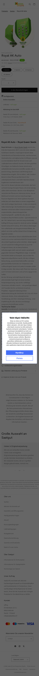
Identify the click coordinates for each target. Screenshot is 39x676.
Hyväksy (20, 352)
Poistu (19, 358)
